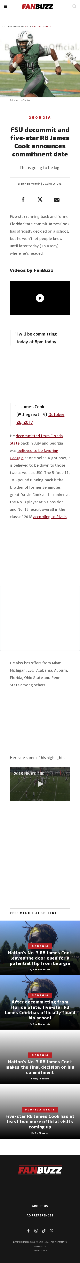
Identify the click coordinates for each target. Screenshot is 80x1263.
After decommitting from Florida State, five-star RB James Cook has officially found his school (40, 1009)
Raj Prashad (41, 1078)
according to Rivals (50, 516)
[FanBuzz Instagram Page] (36, 1230)
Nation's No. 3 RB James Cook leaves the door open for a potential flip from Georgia (40, 958)
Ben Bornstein (30, 183)
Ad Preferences (40, 1215)
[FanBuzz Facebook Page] (28, 1230)
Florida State (42, 26)
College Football (13, 26)
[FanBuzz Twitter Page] (52, 1230)
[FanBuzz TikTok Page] (44, 1230)
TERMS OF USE (40, 1246)
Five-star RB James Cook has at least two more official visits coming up (40, 1121)
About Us (40, 1206)
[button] (5, 6)
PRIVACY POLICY (40, 1250)
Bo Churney (42, 1133)
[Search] (74, 6)
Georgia (40, 117)
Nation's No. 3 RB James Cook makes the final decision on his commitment (40, 1067)
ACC (29, 26)
